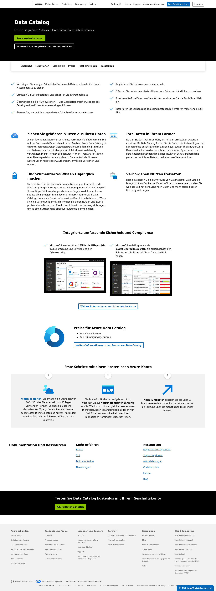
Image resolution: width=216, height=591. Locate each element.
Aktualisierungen (152, 461)
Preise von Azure (51, 540)
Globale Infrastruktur (19, 544)
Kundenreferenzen (18, 563)
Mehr (91, 4)
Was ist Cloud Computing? (185, 535)
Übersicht (26, 66)
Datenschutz (91, 585)
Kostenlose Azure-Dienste (55, 544)
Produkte (66, 4)
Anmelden (198, 4)
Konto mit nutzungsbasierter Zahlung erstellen (44, 46)
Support (137, 4)
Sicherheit (59, 66)
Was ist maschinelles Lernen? (186, 544)
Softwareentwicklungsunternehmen (122, 535)
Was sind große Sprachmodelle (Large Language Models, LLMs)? (187, 560)
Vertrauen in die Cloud (19, 554)
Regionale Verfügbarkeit (156, 449)
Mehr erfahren (51, 4)
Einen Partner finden (116, 544)
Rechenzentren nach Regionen (22, 549)
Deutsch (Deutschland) (23, 581)
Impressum (78, 585)
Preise (71, 66)
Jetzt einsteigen (88, 66)
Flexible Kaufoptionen (53, 549)
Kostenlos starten (31, 398)
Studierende (147, 549)
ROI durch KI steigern (53, 559)
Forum (147, 473)
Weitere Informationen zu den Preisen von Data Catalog (109, 345)
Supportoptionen (153, 455)
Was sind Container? (182, 566)
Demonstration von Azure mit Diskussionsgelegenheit (88, 557)
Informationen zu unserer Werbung (151, 585)
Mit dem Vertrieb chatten (197, 588)
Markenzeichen (127, 585)
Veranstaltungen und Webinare (154, 554)
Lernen (128, 4)
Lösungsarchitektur (84, 547)
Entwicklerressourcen (150, 544)
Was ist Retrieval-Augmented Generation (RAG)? (186, 571)
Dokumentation (85, 461)
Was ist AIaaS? (180, 554)
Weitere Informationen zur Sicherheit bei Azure (108, 306)
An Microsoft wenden (47, 585)
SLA (78, 455)
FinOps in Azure (51, 554)
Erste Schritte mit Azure (178, 4)
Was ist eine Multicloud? (184, 540)
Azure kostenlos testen (29, 38)
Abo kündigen (64, 585)
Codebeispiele (151, 467)
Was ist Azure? (16, 535)
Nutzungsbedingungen (109, 585)
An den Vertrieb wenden (153, 4)
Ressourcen (107, 66)
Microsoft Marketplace (116, 540)
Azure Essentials (17, 559)
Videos (144, 566)
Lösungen (79, 4)
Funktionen (42, 66)
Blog (145, 479)
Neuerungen (83, 467)
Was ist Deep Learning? (183, 549)
